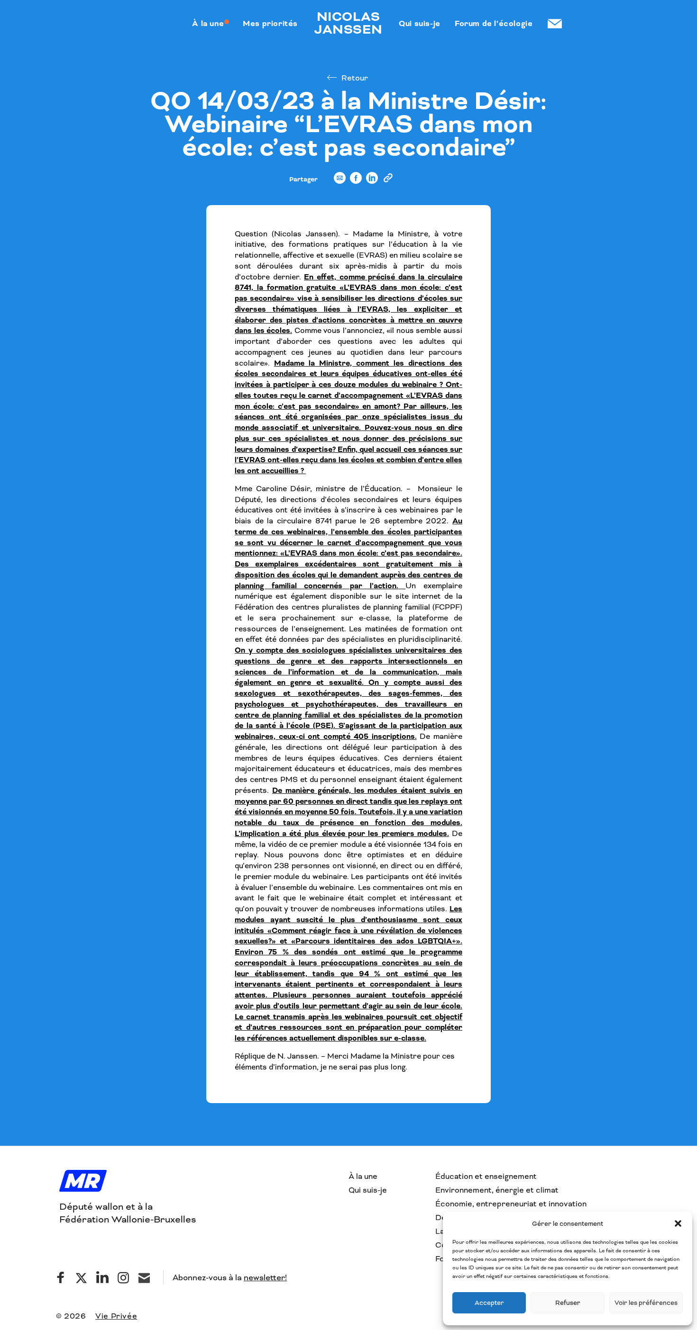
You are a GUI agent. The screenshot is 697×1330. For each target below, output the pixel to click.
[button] (678, 1223)
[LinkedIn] (102, 1277)
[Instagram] (123, 1277)
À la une (362, 1176)
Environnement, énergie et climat (497, 1190)
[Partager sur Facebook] (356, 182)
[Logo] (83, 1182)
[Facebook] (60, 1277)
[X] (81, 1277)
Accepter (489, 1303)
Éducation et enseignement (486, 1176)
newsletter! (265, 1277)
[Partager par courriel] (340, 182)
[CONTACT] (554, 23)
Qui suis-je (367, 1190)
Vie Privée (116, 1316)
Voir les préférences (646, 1303)
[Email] (144, 1277)
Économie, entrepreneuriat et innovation (511, 1204)
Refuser (567, 1303)
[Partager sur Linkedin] (372, 182)
